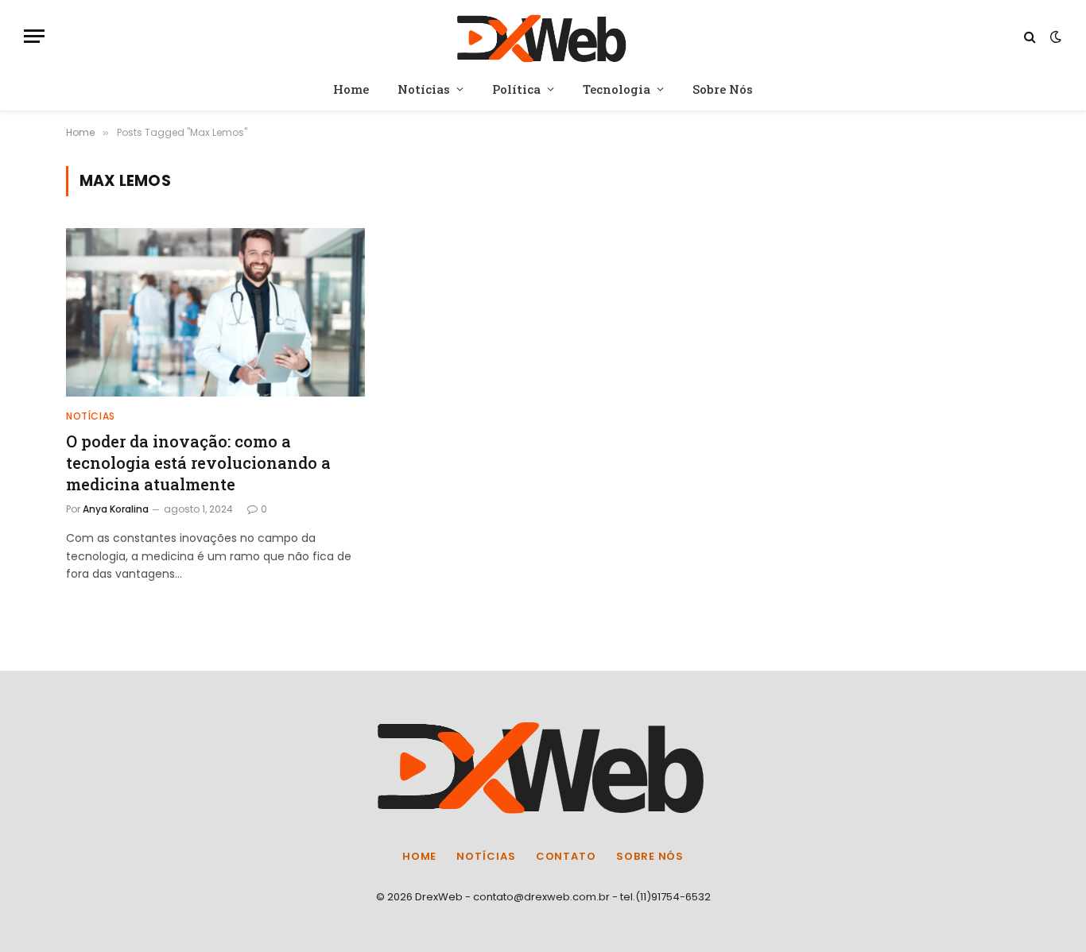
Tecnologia (616, 89)
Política (516, 89)
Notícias (424, 89)
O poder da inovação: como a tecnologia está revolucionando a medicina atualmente (198, 462)
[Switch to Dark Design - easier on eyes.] (1054, 36)
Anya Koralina (116, 509)
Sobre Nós (722, 89)
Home (351, 89)
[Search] (1030, 36)
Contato (566, 856)
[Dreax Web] (543, 36)
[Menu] (34, 36)
